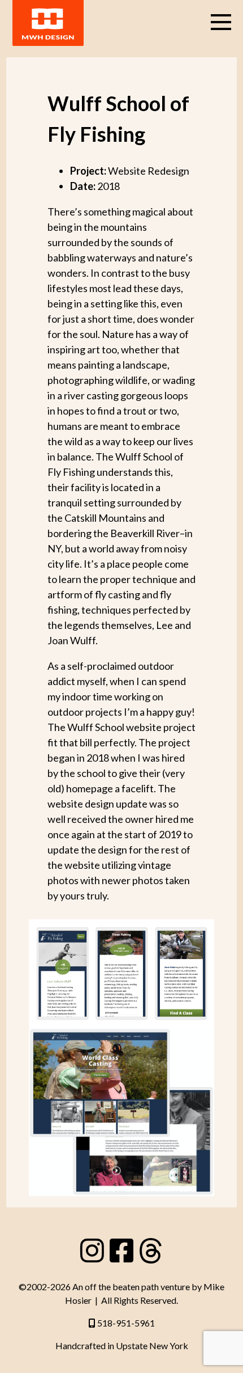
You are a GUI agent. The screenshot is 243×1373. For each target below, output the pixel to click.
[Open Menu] (221, 22)
